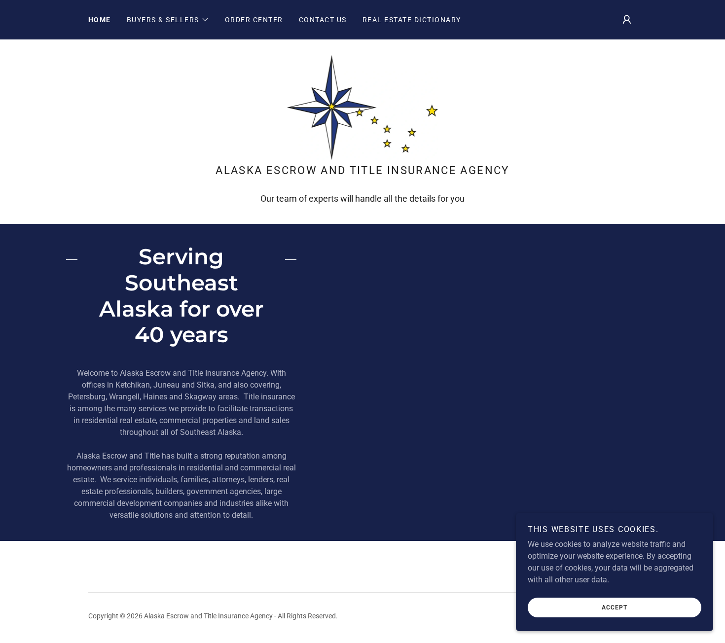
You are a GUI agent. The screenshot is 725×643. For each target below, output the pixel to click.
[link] (362, 106)
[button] (168, 20)
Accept (614, 607)
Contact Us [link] (323, 20)
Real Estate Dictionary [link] (411, 20)
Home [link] (99, 20)
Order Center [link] (254, 20)
